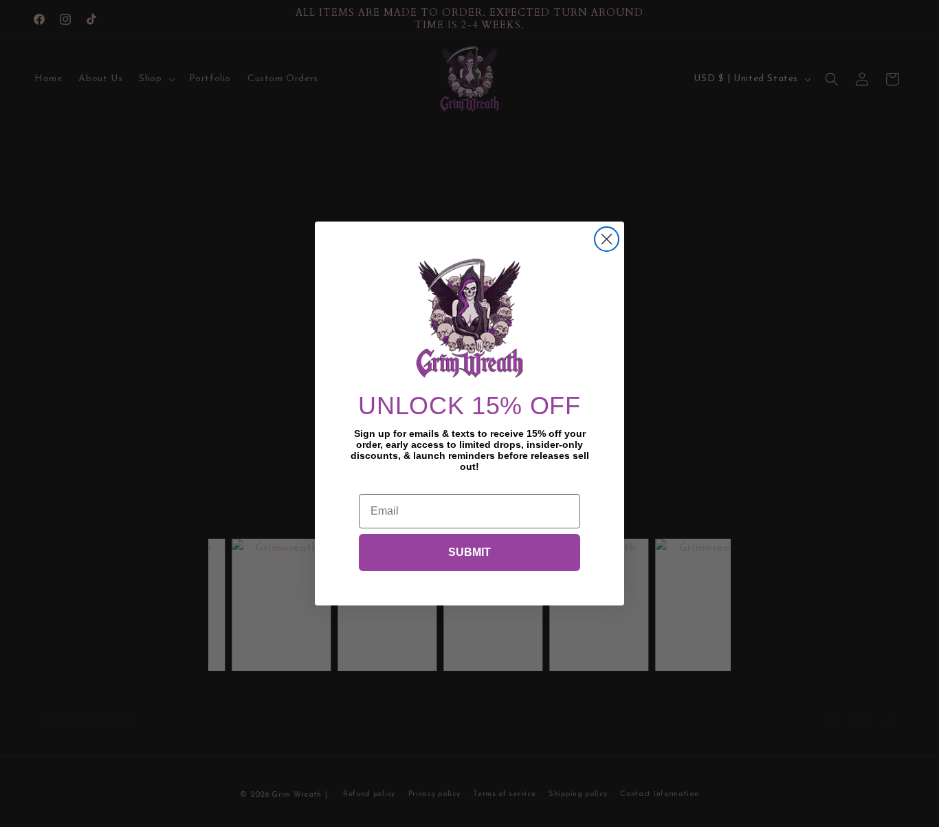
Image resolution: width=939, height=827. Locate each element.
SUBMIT (469, 552)
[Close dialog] (607, 239)
